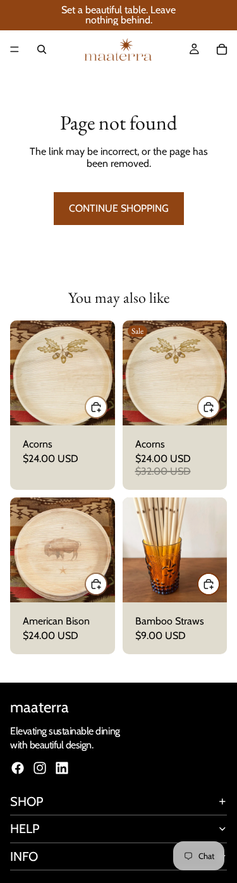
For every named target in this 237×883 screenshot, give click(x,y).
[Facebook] (17, 768)
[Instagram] (39, 768)
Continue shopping (119, 208)
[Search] (42, 49)
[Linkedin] (62, 768)
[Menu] (14, 49)
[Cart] (222, 49)
